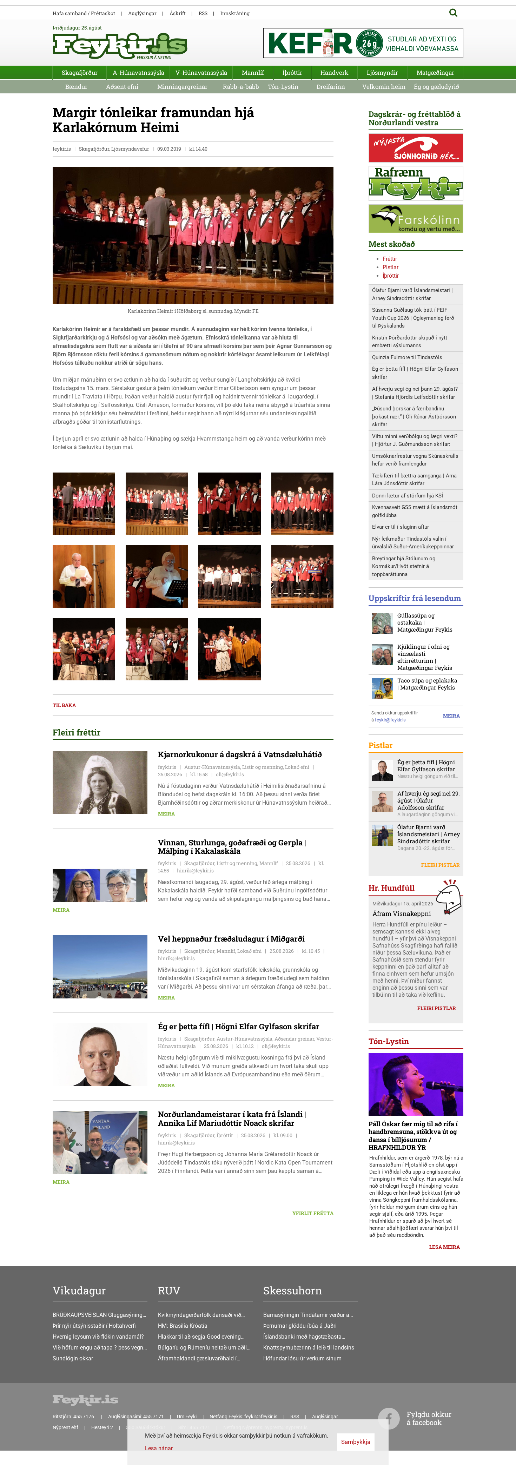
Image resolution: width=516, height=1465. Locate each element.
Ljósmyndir (382, 72)
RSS (203, 13)
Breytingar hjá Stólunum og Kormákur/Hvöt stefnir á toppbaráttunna (403, 566)
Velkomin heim (383, 87)
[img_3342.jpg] (157, 503)
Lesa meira (444, 1246)
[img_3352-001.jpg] (84, 576)
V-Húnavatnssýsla (201, 72)
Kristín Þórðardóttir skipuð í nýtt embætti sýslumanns (409, 342)
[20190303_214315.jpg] (84, 503)
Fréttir (390, 259)
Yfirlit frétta (312, 1213)
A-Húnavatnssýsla (138, 72)
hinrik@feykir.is (195, 870)
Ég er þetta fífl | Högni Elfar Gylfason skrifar (415, 373)
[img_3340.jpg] (302, 503)
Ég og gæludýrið (436, 87)
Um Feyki (187, 1416)
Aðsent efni (122, 87)
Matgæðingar (435, 72)
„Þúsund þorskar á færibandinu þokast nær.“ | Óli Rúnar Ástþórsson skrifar (414, 416)
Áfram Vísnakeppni (401, 913)
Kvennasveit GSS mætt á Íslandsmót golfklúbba (414, 511)
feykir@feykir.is (390, 719)
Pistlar (390, 267)
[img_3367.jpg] (229, 649)
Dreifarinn (331, 87)
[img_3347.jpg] (229, 576)
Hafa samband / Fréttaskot (84, 13)
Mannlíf (253, 72)
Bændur (76, 87)
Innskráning (235, 13)
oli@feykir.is (230, 774)
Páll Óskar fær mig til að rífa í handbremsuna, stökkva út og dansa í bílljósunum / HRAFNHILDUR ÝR (413, 1136)
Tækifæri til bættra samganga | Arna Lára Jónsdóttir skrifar (414, 480)
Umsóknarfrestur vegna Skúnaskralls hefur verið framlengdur (415, 460)
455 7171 (153, 1416)
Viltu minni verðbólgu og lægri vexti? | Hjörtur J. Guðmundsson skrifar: (414, 440)
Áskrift (178, 13)
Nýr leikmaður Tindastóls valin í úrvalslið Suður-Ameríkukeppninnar (413, 543)
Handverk (334, 72)
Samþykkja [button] (355, 1441)
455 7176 (84, 1416)
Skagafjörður (80, 72)
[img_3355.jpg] (302, 576)
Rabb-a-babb (241, 87)
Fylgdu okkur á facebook (429, 1418)
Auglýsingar (142, 13)
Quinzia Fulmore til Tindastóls (407, 357)
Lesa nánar (159, 1448)
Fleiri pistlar (440, 865)
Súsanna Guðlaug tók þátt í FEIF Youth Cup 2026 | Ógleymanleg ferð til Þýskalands (413, 318)
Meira (166, 813)
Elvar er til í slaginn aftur (400, 527)
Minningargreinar (182, 87)
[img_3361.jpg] (84, 649)
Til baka (64, 705)
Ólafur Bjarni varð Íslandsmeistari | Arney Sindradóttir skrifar (412, 294)
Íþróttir (391, 275)
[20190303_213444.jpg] (157, 576)
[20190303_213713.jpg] (157, 649)
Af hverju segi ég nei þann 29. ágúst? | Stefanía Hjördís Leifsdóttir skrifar (415, 393)
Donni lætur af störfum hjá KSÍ (407, 496)
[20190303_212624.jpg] (229, 503)
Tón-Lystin (283, 87)
